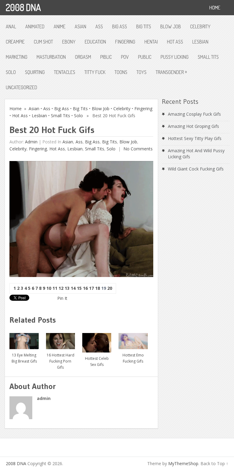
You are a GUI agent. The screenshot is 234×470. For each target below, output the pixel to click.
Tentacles (64, 72)
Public (144, 57)
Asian (80, 26)
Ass (99, 26)
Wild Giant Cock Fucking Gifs (196, 169)
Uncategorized (21, 87)
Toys (141, 72)
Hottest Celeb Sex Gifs (97, 361)
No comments (137, 149)
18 (97, 288)
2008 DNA (23, 7)
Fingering (125, 42)
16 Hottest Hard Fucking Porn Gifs (60, 361)
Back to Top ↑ (214, 463)
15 (79, 288)
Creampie (15, 42)
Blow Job (170, 26)
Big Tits (143, 26)
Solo (11, 72)
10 (48, 288)
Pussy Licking (175, 57)
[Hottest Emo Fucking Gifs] (133, 338)
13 (67, 288)
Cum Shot (43, 42)
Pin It (62, 298)
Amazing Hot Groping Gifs (193, 126)
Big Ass (119, 26)
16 (85, 288)
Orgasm (83, 57)
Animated (34, 26)
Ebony (69, 42)
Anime (60, 26)
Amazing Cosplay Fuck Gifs (194, 114)
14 (73, 288)
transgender (171, 71)
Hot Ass (175, 42)
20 (109, 288)
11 (54, 288)
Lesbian (200, 42)
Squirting (35, 72)
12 (60, 288)
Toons (121, 72)
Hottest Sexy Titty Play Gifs (195, 138)
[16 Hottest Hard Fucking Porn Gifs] (60, 338)
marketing (16, 57)
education (95, 42)
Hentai (151, 42)
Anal (11, 26)
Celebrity (200, 26)
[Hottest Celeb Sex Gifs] (97, 340)
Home (15, 108)
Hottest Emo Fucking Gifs (133, 358)
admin (31, 142)
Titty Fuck (94, 72)
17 (91, 288)
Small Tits (208, 57)
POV (125, 57)
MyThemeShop (183, 463)
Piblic (106, 57)
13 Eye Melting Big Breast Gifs (24, 358)
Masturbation (51, 57)
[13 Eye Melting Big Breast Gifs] (24, 338)
